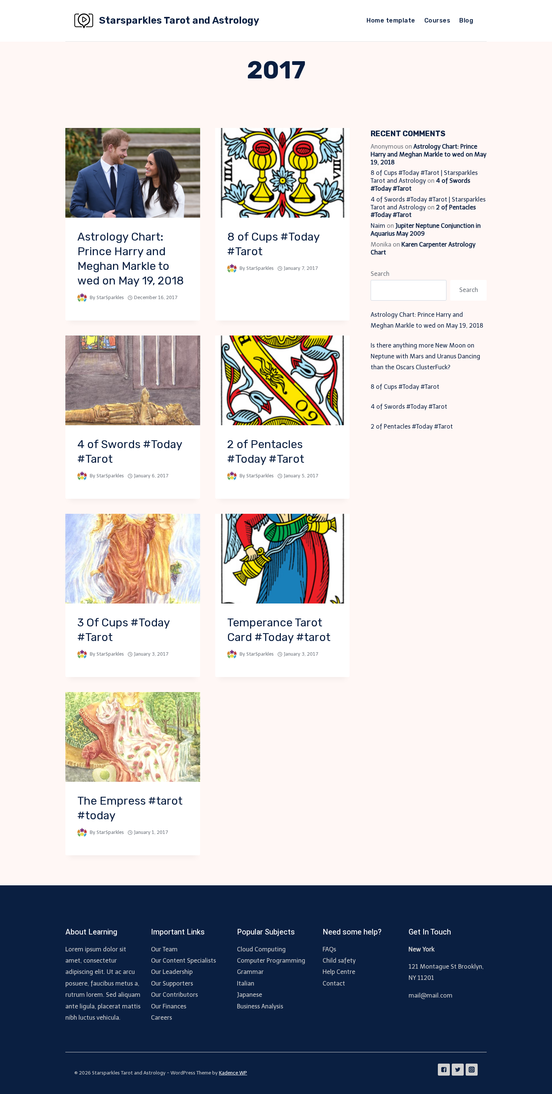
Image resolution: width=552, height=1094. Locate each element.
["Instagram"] (472, 1070)
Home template (390, 20)
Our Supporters (172, 983)
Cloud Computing (261, 949)
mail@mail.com (430, 995)
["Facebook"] (444, 1070)
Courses (437, 20)
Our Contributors (174, 994)
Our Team (164, 949)
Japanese (249, 994)
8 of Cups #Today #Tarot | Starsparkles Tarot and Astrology (424, 176)
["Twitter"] (458, 1070)
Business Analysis (260, 1006)
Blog (466, 20)
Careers (161, 1017)
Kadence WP (233, 1073)
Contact (334, 983)
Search (380, 273)
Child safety (339, 960)
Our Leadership (172, 971)
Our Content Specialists (183, 960)
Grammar (250, 971)
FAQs (329, 949)
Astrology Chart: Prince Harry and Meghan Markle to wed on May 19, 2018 (428, 154)
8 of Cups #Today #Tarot (405, 386)
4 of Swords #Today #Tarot (409, 406)
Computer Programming (271, 960)
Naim (378, 225)
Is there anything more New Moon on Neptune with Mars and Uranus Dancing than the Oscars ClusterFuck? (425, 356)
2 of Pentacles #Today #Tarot (412, 426)
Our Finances (168, 1006)
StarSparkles (110, 297)
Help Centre (339, 971)
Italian (245, 983)
